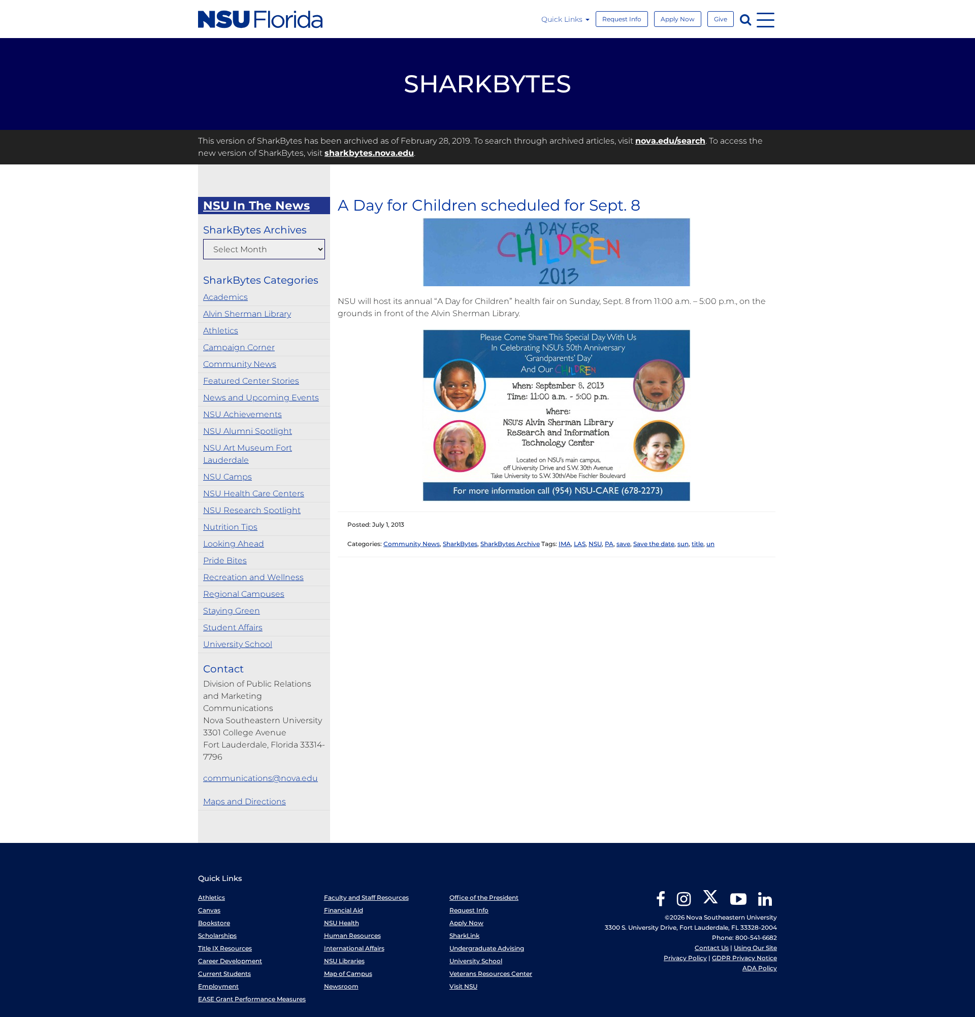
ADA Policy (759, 968)
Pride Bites (225, 560)
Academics (225, 297)
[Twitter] (710, 902)
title (697, 544)
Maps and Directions (244, 801)
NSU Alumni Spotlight (247, 431)
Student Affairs (233, 627)
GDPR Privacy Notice (744, 958)
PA (609, 544)
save (623, 544)
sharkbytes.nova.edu (369, 153)
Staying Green (231, 611)
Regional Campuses (243, 594)
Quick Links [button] (562, 19)
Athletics (220, 330)
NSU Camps (227, 477)
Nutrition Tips (230, 527)
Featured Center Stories (251, 381)
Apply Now (678, 19)
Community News (239, 364)
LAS (580, 544)
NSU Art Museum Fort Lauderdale (247, 454)
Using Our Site (755, 948)
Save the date (653, 544)
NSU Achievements (242, 414)
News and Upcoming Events (261, 397)
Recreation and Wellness (253, 577)
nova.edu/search (670, 141)
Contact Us (712, 948)
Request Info (621, 19)
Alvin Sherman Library (247, 314)
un (710, 544)
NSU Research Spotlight (252, 510)
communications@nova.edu (260, 778)
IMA (565, 544)
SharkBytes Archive (510, 544)
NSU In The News (256, 205)
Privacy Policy (685, 958)
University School (237, 644)
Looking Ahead (233, 544)
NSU (595, 544)
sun (683, 544)
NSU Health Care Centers (253, 493)
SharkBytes (460, 544)
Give (720, 19)
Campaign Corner (239, 347)
